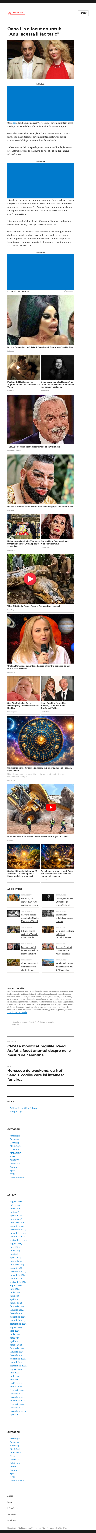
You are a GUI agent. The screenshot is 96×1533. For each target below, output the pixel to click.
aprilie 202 (15, 1414)
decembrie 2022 (18, 1355)
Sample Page (16, 1111)
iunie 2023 (15, 1334)
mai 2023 (14, 1338)
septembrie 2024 (18, 1282)
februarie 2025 (17, 1264)
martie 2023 (16, 1345)
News (12, 1156)
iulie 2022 (15, 1372)
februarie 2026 (17, 1222)
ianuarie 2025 (17, 1268)
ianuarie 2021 (16, 1407)
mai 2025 (14, 1254)
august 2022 (16, 1369)
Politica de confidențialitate (23, 1108)
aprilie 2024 (16, 1299)
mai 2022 (14, 1379)
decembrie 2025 (18, 1229)
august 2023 (16, 1327)
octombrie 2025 (18, 1236)
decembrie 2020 (18, 1411)
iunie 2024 (15, 1292)
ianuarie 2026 (17, 1226)
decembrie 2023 (18, 1313)
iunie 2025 (15, 1250)
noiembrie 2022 (18, 1358)
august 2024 (16, 1285)
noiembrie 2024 (18, 1275)
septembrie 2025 (18, 1240)
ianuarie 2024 (17, 1310)
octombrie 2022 (18, 1362)
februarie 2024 (17, 1306)
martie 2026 (16, 1219)
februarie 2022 (17, 1390)
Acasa (10, 1496)
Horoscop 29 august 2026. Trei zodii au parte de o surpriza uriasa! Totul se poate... (29, 905)
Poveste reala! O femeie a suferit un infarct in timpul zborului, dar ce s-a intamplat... (30, 953)
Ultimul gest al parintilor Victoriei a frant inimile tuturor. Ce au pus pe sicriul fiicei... (29, 937)
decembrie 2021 (17, 1397)
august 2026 (16, 1201)
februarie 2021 (17, 1404)
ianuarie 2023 (16, 1352)
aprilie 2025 (16, 1257)
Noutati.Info (12, 1528)
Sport (12, 1170)
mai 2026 (14, 1212)
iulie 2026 (15, 1205)
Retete (15, 1149)
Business (14, 1139)
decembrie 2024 (18, 1271)
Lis (14, 123)
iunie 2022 (15, 1376)
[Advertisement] (41, 103)
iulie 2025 (15, 1247)
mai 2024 (14, 1296)
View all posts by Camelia (17, 1012)
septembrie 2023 (18, 1324)
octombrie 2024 (18, 1278)
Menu (83, 13)
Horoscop (14, 1142)
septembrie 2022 (18, 1365)
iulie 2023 (15, 1331)
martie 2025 (16, 1261)
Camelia (15, 1022)
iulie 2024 (15, 1289)
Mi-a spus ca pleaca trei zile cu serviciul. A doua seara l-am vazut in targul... (65, 937)
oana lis (51, 1022)
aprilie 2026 (16, 1215)
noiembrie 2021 (17, 1400)
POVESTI (14, 1160)
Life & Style (40, 1022)
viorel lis (15, 1025)
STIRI (12, 1174)
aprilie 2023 (16, 1341)
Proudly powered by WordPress (55, 1528)
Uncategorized (17, 1177)
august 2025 (16, 1243)
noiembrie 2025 (18, 1233)
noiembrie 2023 (18, 1317)
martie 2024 (16, 1303)
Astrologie (15, 1135)
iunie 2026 (15, 1208)
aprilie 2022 (16, 1383)
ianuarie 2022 (17, 1393)
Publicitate (15, 1163)
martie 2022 (16, 1386)
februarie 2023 (17, 1348)
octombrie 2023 (18, 1320)
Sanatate (14, 1167)
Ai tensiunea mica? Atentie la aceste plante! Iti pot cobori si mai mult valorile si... (29, 970)
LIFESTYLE (15, 1153)
